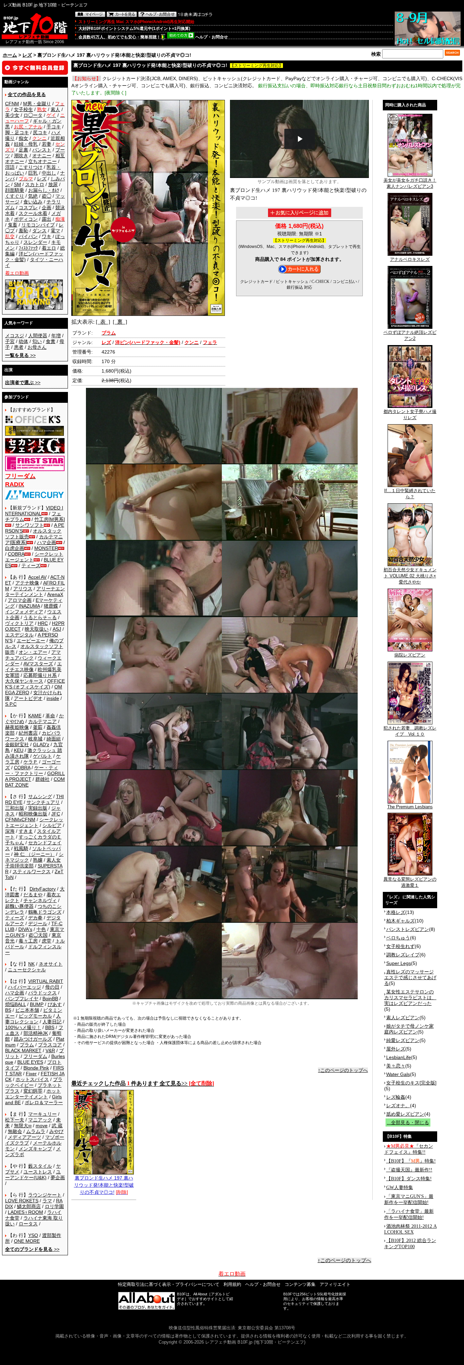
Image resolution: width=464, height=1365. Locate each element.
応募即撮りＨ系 (40, 675)
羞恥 (23, 230)
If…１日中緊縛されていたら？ (409, 493)
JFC (55, 813)
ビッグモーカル (35, 1016)
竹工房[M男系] (49, 519)
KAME (34, 715)
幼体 (23, 341)
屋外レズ (395, 1049)
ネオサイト (51, 964)
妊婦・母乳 (26, 144)
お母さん (37, 347)
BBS (49, 1027)
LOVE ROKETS (21, 1200)
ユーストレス (37, 1171)
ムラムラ (35, 1131)
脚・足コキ (17, 132)
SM (17, 184)
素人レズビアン (403, 1017)
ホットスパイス (32, 1079)
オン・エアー (33, 652)
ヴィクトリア (19, 623)
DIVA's (25, 929)
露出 (46, 219)
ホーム (10, 55)
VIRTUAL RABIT (45, 981)
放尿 (53, 184)
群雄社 (42, 779)
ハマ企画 (46, 542)
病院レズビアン (409, 655)
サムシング (40, 796)
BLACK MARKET (23, 1050)
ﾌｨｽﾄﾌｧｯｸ (28, 248)
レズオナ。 (398, 1105)
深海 (10, 831)
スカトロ (34, 184)
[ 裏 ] (120, 322)
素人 (55, 109)
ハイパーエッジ (24, 987)
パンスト (41, 149)
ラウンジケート (44, 1195)
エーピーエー (31, 640)
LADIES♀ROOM (25, 1212)
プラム (27, 1044)
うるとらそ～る (40, 617)
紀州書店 (28, 733)
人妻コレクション (33, 1018)
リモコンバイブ (38, 225)
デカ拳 (35, 917)
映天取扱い (37, 629)
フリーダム (35, 1056)
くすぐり (14, 196)
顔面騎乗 (14, 190)
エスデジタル (19, 634)
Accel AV (37, 577)
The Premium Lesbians (410, 806)
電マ (55, 230)
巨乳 (33, 173)
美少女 (12, 115)
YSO (33, 1235)
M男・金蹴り (37, 103)
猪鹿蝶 (51, 606)
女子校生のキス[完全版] (411, 1082)
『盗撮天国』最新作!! (409, 1169)
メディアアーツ (24, 1137)
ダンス (39, 230)
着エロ (49, 248)
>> (20, 355)
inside (53, 698)
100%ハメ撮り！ (23, 1027)
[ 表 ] (103, 322)
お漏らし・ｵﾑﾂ (43, 190)
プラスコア (50, 1044)
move (42, 1125)
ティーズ (30, 565)
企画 (46, 207)
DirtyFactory (43, 889)
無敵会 (15, 1131)
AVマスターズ (38, 663)
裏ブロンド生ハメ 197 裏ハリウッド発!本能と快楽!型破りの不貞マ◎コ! (104, 1185)
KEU (18, 750)
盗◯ (46, 196)
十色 (41, 929)
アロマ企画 (20, 600)
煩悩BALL (15, 1004)
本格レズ (395, 912)
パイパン (28, 236)
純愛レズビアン (403, 1040)
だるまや (32, 894)
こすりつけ (30, 167)
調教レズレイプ (403, 954)
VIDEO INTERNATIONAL (34, 510)
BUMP (36, 1004)
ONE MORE (27, 1241)
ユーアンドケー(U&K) (33, 1174)
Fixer (31, 1073)
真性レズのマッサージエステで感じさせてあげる (410, 977)
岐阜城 (35, 738)
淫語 (10, 167)
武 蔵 (57, 1125)
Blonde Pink (36, 1068)
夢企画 (58, 1177)
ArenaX (55, 594)
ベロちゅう (398, 937)
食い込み (32, 201)
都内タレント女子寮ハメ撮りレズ (409, 414)
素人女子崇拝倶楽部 (33, 862)
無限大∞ (23, 1125)
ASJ (57, 629)
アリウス (22, 588)
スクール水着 (33, 213)
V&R (50, 1050)
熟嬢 (37, 860)
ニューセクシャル (27, 969)
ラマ (47, 1200)
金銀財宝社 (17, 744)
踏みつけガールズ (33, 1039)
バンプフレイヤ (21, 998)
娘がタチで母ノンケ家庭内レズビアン (409, 1029)
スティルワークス (32, 871)
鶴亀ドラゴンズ (44, 912)
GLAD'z (41, 744)
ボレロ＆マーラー (44, 1102)
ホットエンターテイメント (33, 1093)
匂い (37, 341)
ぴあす (55, 1004)
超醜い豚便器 (19, 906)
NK (31, 964)
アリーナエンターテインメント (35, 591)
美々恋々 (395, 1065)
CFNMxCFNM (20, 819)
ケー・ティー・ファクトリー (31, 770)
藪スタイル (40, 1166)
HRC (43, 623)
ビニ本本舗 (27, 1010)
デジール (37, 923)
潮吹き (21, 155)
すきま (26, 831)
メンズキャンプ (35, 1148)
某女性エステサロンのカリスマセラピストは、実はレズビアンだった (410, 997)
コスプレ (28, 207)
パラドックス (42, 992)
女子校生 (23, 109)
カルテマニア (42, 721)
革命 (50, 715)
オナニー (41, 155)
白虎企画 (14, 548)
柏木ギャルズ (400, 920)
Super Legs (398, 963)
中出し (49, 173)
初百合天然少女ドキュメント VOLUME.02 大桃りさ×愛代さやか (409, 576)
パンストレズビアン (407, 929)
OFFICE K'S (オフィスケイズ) (35, 683)
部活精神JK (35, 1033)
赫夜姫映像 (17, 727)
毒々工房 (28, 941)
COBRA (16, 554)
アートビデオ (28, 698)
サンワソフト (29, 525)
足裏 (23, 149)
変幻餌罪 (32, 1091)
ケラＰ (30, 762)
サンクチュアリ (43, 802)
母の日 (52, 987)
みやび (56, 1131)
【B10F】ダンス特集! (409, 1178)
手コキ (54, 126)
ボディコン (26, 219)
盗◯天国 (38, 935)
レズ (27, 55)
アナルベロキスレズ (410, 259)
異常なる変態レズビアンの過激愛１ (409, 882)
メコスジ (14, 335)
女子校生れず (400, 946)
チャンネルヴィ (40, 900)
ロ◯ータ (32, 115)
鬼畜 (12, 225)
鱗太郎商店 (29, 1206)
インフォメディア (24, 611)
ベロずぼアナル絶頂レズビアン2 (409, 335)
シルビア (51, 825)
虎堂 (46, 941)
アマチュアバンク (33, 655)
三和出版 (14, 808)
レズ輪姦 (395, 1097)
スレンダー (35, 242)
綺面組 (54, 738)
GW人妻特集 (399, 1187)
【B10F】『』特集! (411, 1161)
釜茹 (37, 727)
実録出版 (37, 808)
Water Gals (398, 1074)
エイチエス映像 (33, 666)
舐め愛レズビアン (405, 1114)
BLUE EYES (30, 1062)
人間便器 (37, 335)
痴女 (23, 138)
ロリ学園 (54, 1206)
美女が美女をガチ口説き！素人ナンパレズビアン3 (409, 183)
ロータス (28, 1223)
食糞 (50, 341)
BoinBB (50, 998)
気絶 (33, 196)
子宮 (10, 341)
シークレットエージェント (34, 822)
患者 (18, 347)
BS (8, 1010)
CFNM (12, 103)
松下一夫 (14, 1119)
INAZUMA (29, 606)
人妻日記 (51, 1021)
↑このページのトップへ (343, 1070)
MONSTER (46, 548)
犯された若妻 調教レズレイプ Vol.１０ (409, 731)
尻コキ (40, 132)
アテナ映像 (27, 583)
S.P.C (11, 704)
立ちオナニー (42, 161)
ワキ (46, 236)
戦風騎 (21, 848)
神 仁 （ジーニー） (34, 854)
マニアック (40, 1119)
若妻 (46, 144)
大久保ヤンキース (24, 681)
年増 (56, 335)
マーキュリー (42, 1114)
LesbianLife (398, 1057)
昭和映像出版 (33, 813)
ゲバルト (42, 756)
